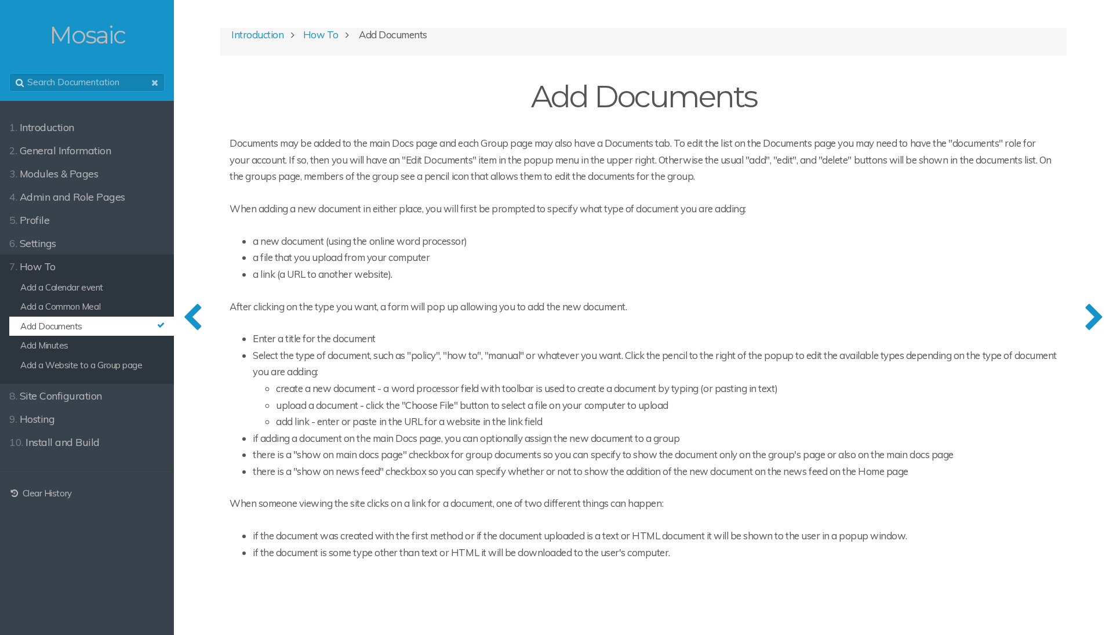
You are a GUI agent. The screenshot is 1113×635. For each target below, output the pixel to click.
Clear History (45, 493)
